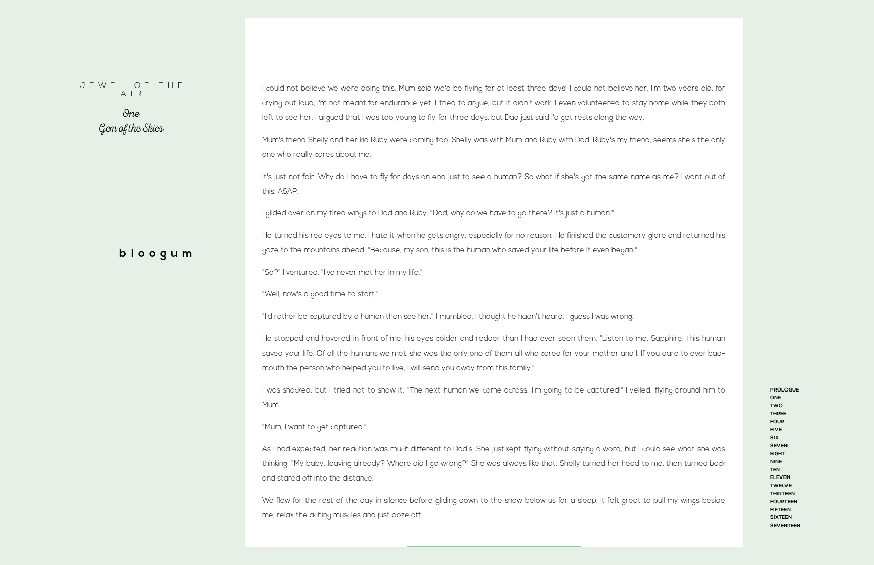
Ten (775, 470)
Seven (779, 446)
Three (778, 414)
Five (776, 430)
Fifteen (780, 510)
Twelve (781, 486)
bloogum (158, 254)
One (775, 398)
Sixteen (781, 517)
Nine (776, 462)
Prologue (784, 390)
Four (777, 422)
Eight (777, 454)
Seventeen (785, 526)
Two (776, 406)
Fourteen (783, 502)
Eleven (780, 478)
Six (774, 438)
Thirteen (782, 494)
